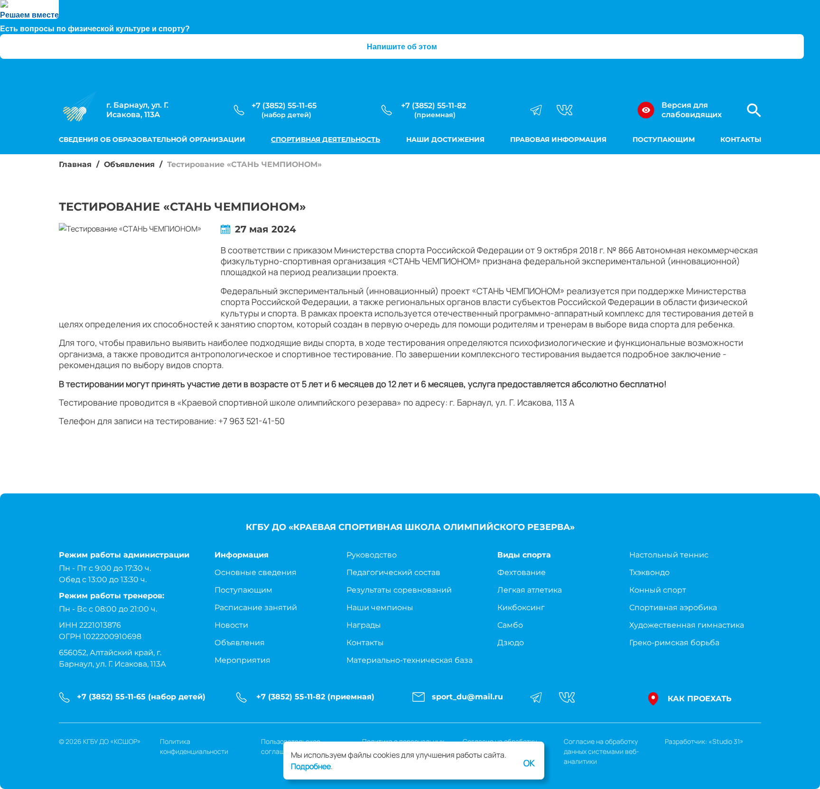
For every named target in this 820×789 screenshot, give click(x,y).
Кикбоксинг (521, 607)
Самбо (510, 625)
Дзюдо (510, 642)
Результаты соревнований (399, 589)
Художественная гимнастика (686, 625)
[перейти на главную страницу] (78, 110)
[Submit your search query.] (775, 106)
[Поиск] (754, 110)
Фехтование (521, 572)
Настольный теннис (668, 554)
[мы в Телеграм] (536, 110)
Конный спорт (657, 589)
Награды (363, 625)
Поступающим (664, 139)
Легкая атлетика (529, 589)
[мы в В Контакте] (564, 110)
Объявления (129, 164)
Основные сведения (255, 572)
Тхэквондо (649, 572)
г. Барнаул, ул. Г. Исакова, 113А (137, 110)
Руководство (371, 554)
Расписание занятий (255, 607)
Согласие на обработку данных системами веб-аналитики (601, 751)
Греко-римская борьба (674, 642)
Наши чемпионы (379, 607)
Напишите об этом (402, 47)
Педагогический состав (393, 572)
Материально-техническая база (409, 660)
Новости (231, 625)
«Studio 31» (726, 741)
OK (529, 763)
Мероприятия (242, 660)
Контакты (740, 139)
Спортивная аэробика (673, 607)
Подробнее (311, 766)
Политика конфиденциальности (194, 746)
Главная (75, 164)
